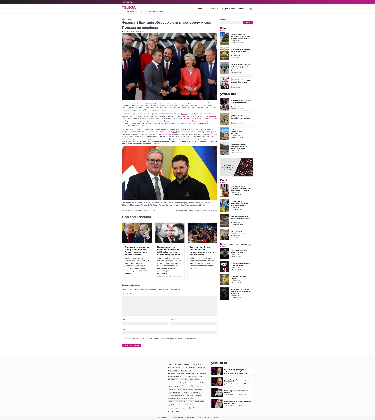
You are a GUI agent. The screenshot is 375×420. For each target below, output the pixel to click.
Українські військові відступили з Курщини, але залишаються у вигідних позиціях (240, 37)
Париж (155, 205)
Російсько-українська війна (176, 401)
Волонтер (203, 373)
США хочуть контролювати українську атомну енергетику (240, 131)
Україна (188, 205)
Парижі (213, 108)
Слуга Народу (199, 401)
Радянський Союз (173, 398)
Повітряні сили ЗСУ (174, 392)
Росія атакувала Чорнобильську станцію (239, 232)
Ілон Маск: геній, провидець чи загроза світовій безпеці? (235, 370)
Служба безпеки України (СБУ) (177, 405)
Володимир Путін (180, 203)
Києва (166, 121)
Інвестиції (170, 367)
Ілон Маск (197, 364)
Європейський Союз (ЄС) (204, 203)
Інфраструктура (181, 367)
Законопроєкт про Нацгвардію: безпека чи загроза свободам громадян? (241, 116)
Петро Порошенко (195, 389)
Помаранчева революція (175, 395)
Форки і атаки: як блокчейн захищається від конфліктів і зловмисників (240, 291)
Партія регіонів (182, 389)
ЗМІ (181, 380)
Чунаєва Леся (128, 31)
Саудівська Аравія (173, 205)
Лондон (141, 108)
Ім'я (124, 320)
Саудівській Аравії (164, 134)
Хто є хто (214, 9)
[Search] (251, 9)
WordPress (214, 417)
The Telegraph (176, 105)
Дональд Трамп (190, 376)
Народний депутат (173, 386)
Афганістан (147, 203)
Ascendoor (194, 417)
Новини (201, 9)
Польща (210, 129)
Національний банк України (191, 386)
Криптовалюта (172, 383)
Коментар (126, 294)
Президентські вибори (194, 395)
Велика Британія (167, 203)
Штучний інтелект (173, 411)
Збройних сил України (192, 118)
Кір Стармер (150, 103)
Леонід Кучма (184, 383)
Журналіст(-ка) (172, 380)
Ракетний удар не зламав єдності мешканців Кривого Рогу (240, 218)
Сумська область (173, 408)
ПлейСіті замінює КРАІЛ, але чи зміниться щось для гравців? (241, 102)
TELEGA (129, 7)
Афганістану (181, 123)
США (213, 134)
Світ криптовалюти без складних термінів (239, 251)
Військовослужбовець (175, 376)
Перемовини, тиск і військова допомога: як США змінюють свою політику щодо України (241, 81)
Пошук (223, 20)
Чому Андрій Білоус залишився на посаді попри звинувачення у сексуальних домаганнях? (241, 189)
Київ (127, 205)
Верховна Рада (186, 370)
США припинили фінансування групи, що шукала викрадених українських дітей (239, 204)
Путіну (194, 121)
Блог (241, 9)
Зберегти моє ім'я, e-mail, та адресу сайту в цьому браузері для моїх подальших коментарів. (161, 339)
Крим (197, 380)
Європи (183, 114)
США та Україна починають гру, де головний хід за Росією (240, 51)
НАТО (174, 132)
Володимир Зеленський (175, 373)
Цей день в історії (228, 9)
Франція (189, 129)
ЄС (193, 136)
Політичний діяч (196, 392)
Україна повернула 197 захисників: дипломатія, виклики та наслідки (239, 146)
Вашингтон (212, 136)
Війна (124, 19)
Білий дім (192, 367)
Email (173, 320)
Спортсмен (194, 405)
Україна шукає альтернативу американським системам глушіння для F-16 (241, 66)
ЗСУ (123, 205)
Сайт (124, 329)
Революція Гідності (188, 398)
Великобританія (211, 116)
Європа (191, 203)
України (134, 105)
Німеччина (171, 389)
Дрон (200, 376)
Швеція (197, 129)
